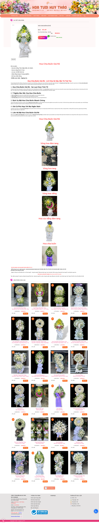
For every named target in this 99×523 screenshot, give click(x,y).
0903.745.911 (59, 37)
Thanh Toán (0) (76, 15)
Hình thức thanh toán (35, 499)
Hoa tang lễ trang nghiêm (59, 375)
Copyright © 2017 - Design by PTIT (17, 520)
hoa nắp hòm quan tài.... (72, 272)
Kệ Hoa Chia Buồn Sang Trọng (79, 341)
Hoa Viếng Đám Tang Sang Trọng (20, 341)
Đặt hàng (25, 313)
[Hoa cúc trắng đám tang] (49, 231)
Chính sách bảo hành (35, 503)
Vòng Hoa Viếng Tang (20, 475)
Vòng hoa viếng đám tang (79, 475)
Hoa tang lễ (19, 408)
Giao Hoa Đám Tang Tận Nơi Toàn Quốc (79, 307)
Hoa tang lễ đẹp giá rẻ (39, 375)
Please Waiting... (50, 487)
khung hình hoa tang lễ (62, 272)
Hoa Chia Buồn (59, 442)
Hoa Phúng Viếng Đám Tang (39, 307)
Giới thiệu (36, 15)
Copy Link (13, 59)
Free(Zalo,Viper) (53, 36)
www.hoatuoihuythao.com (19, 509)
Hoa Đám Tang (79, 442)
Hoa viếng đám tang (59, 475)
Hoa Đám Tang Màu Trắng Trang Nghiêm (40, 341)
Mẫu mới (43, 15)
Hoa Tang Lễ (59, 408)
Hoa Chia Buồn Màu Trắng (20, 307)
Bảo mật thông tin (34, 507)
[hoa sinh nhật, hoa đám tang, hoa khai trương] (21, 516)
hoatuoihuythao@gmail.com (16, 513)
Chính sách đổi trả (35, 505)
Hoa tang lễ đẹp (79, 375)
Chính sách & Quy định (36, 497)
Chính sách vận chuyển (36, 501)
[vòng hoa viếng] (49, 206)
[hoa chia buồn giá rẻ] (50, 130)
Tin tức (61, 15)
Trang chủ (14, 15)
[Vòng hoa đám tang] (49, 156)
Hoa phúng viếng (39, 475)
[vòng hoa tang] (49, 181)
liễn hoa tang (55, 272)
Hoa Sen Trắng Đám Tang (20, 442)
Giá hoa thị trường (25, 15)
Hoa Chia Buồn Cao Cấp (59, 307)
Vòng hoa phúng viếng (40, 442)
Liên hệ (68, 15)
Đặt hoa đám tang (40, 408)
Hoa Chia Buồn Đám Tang (79, 408)
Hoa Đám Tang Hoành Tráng (20, 375)
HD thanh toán (52, 15)
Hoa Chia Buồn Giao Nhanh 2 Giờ (59, 341)
